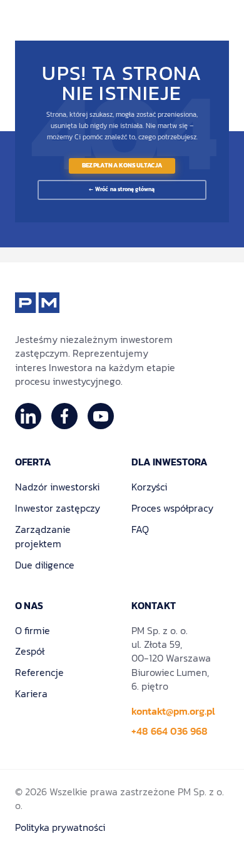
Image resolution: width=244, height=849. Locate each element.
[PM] (37, 302)
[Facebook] (64, 416)
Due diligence (44, 564)
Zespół (29, 650)
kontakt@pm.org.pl (173, 710)
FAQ (140, 529)
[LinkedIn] (28, 416)
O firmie (32, 630)
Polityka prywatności (60, 827)
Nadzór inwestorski (57, 486)
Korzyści (149, 486)
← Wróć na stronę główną (122, 189)
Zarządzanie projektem (43, 537)
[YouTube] (101, 416)
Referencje (39, 672)
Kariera (31, 693)
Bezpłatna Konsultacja (122, 165)
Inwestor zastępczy (57, 507)
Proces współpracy (172, 507)
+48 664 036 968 (169, 730)
